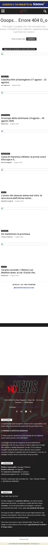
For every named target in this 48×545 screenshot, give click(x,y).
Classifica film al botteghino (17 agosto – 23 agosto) (23, 81)
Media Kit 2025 (24, 539)
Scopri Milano (5, 153)
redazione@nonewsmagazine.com (28, 407)
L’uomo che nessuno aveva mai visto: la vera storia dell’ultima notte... (21, 197)
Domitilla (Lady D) (7, 201)
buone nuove (5, 115)
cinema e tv (5, 76)
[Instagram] (22, 412)
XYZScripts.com (34, 543)
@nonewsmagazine (24, 287)
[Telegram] (26, 412)
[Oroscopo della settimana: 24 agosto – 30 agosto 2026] (24, 103)
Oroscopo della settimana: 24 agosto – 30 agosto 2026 (22, 119)
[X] (31, 412)
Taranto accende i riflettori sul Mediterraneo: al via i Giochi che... (18, 271)
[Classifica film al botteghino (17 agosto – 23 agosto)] (24, 65)
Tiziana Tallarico (7, 237)
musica (4, 192)
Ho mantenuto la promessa (15, 234)
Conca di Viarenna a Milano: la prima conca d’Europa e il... (23, 158)
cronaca (4, 267)
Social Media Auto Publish (16, 543)
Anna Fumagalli (6, 162)
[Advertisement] (24, 351)
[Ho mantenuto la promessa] (24, 219)
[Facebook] (17, 412)
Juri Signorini (5, 85)
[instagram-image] (7, 298)
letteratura (5, 231)
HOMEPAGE (31, 39)
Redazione (4, 124)
